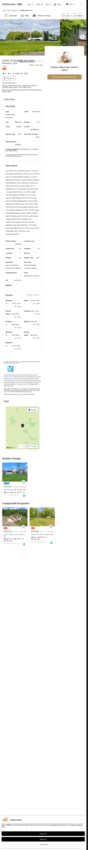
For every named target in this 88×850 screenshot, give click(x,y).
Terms (73, 825)
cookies (9, 824)
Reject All (43, 839)
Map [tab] (27, 15)
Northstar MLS (9, 377)
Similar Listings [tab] (44, 15)
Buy (29, 4)
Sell (47, 4)
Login (59, 4)
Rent (38, 4)
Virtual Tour (10, 78)
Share (79, 15)
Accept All (43, 834)
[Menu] (81, 4)
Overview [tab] (13, 15)
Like (68, 15)
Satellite (34, 410)
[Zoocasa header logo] (12, 4)
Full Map (34, 446)
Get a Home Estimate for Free (64, 77)
